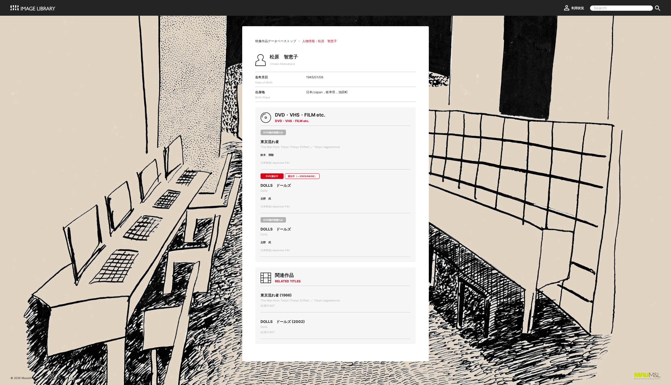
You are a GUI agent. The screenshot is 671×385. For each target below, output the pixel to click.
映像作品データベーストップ (275, 41)
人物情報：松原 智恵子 (319, 41)
